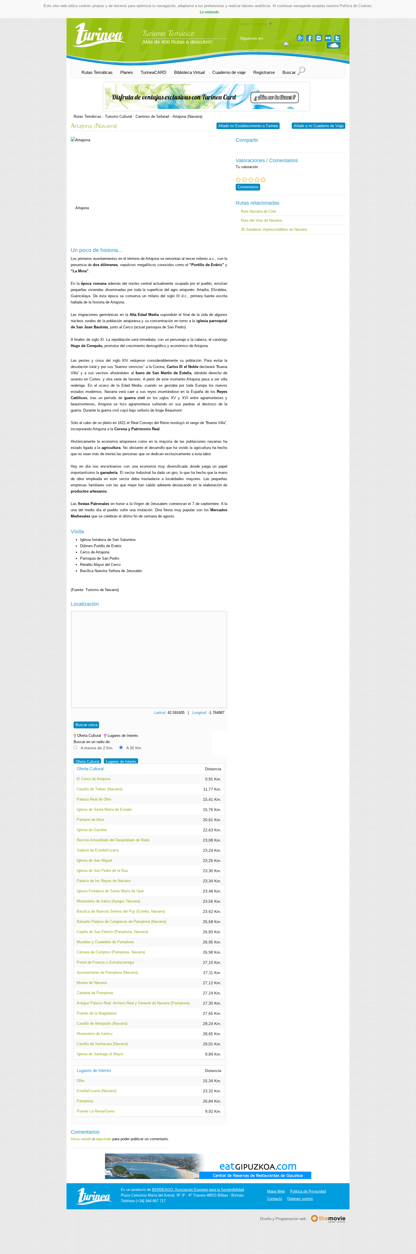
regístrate (103, 1139)
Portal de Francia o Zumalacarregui (105, 962)
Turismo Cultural (118, 116)
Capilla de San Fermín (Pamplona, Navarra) (112, 932)
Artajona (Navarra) (187, 116)
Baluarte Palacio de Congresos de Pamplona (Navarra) (121, 921)
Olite (80, 1080)
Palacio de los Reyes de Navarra (103, 881)
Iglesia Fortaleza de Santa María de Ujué (110, 891)
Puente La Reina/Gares (96, 1111)
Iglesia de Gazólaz (92, 830)
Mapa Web (276, 1191)
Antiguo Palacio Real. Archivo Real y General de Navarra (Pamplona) (133, 1003)
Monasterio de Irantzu (94, 1034)
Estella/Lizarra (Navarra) (96, 1091)
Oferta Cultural (87, 761)
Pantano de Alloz (90, 820)
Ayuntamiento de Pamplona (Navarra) (107, 972)
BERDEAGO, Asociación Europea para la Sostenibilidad (198, 1189)
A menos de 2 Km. (97, 748)
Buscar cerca (86, 725)
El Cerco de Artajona (93, 779)
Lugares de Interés (121, 761)
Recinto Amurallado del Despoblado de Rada (113, 840)
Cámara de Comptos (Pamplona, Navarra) (111, 952)
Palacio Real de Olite (94, 799)
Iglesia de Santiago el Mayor (100, 1054)
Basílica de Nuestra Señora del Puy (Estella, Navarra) (121, 911)
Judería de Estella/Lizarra (98, 850)
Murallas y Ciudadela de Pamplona (105, 942)
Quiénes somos (300, 1199)
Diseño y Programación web (283, 1219)
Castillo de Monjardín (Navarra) (102, 1023)
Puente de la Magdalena (96, 1013)
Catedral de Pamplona (95, 993)
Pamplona (85, 1101)
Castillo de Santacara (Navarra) (102, 1044)
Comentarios (248, 187)
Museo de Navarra (92, 983)
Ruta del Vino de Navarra (261, 220)
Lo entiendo (209, 12)
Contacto (274, 1199)
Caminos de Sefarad (152, 116)
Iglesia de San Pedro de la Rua (102, 870)
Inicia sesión (81, 1139)
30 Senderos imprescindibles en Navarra (274, 229)
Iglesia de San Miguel (94, 860)
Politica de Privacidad (308, 1191)
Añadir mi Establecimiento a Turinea (248, 126)
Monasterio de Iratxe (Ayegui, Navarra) (108, 901)
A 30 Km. (134, 748)
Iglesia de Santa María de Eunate (104, 809)
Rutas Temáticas (87, 116)
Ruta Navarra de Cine (258, 211)
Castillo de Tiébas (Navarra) (99, 789)
